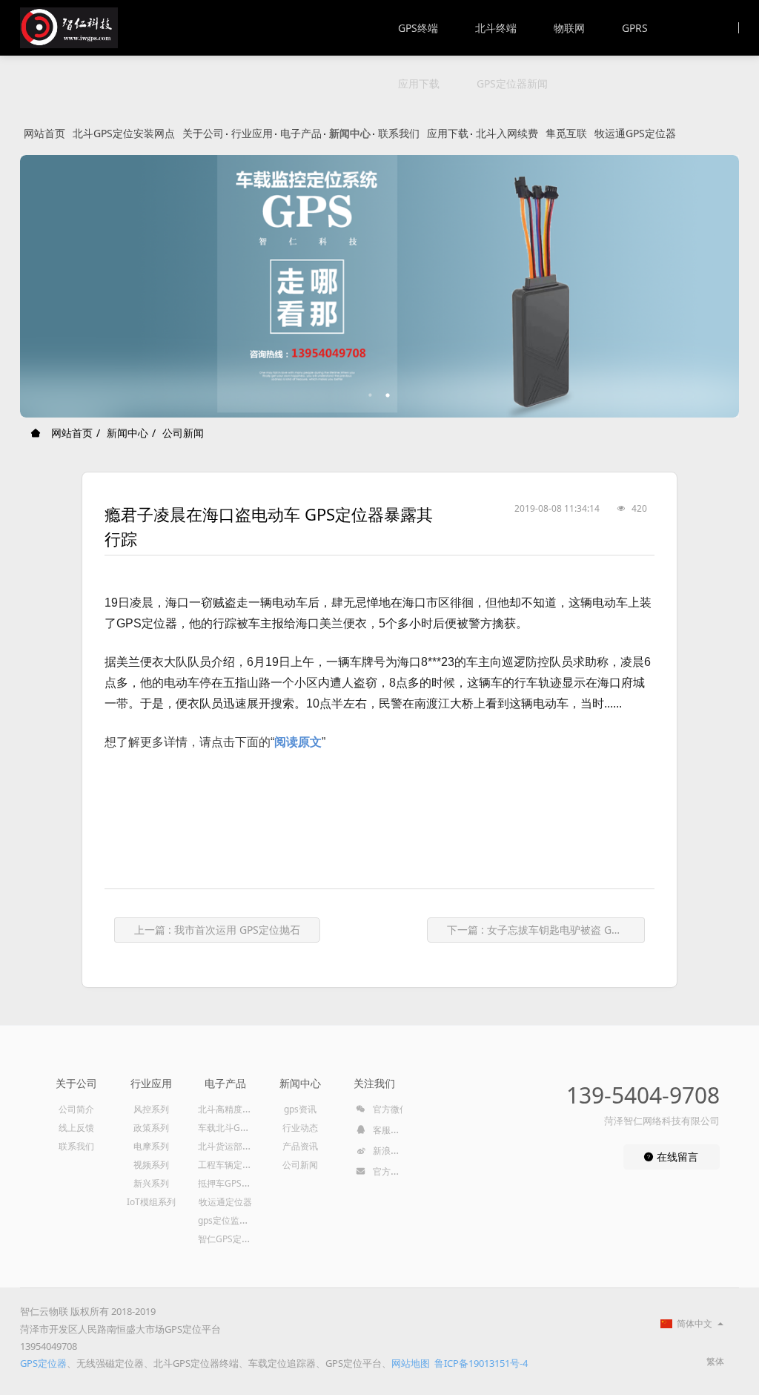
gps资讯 (300, 1109)
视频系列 (151, 1164)
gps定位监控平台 (232, 1220)
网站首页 (44, 133)
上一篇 (217, 930)
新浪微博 (389, 1150)
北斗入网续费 (507, 133)
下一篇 (546, 930)
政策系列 (151, 1127)
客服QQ (387, 1130)
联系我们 (399, 133)
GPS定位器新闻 (512, 83)
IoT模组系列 (151, 1202)
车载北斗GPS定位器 (237, 1127)
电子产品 (301, 133)
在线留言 (676, 1157)
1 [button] (370, 395)
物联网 (569, 28)
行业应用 (252, 133)
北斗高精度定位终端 (238, 1109)
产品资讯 (300, 1146)
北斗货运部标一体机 (238, 1146)
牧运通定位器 (225, 1202)
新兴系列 (151, 1183)
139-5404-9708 (642, 1095)
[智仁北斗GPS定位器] (69, 28)
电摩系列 (151, 1146)
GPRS (635, 28)
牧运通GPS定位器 (635, 133)
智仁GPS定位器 (228, 1239)
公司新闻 (183, 433)
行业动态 (300, 1127)
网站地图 (410, 1363)
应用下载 (419, 83)
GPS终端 (418, 28)
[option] (379, 286)
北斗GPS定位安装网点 (124, 133)
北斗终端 (496, 28)
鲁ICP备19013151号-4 (481, 1363)
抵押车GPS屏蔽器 (233, 1183)
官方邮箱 (389, 1171)
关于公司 (203, 133)
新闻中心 (350, 133)
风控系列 (151, 1109)
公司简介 (76, 1109)
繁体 (715, 1361)
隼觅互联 (566, 133)
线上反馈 (76, 1127)
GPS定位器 (43, 1363)
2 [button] (388, 395)
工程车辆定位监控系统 (242, 1164)
